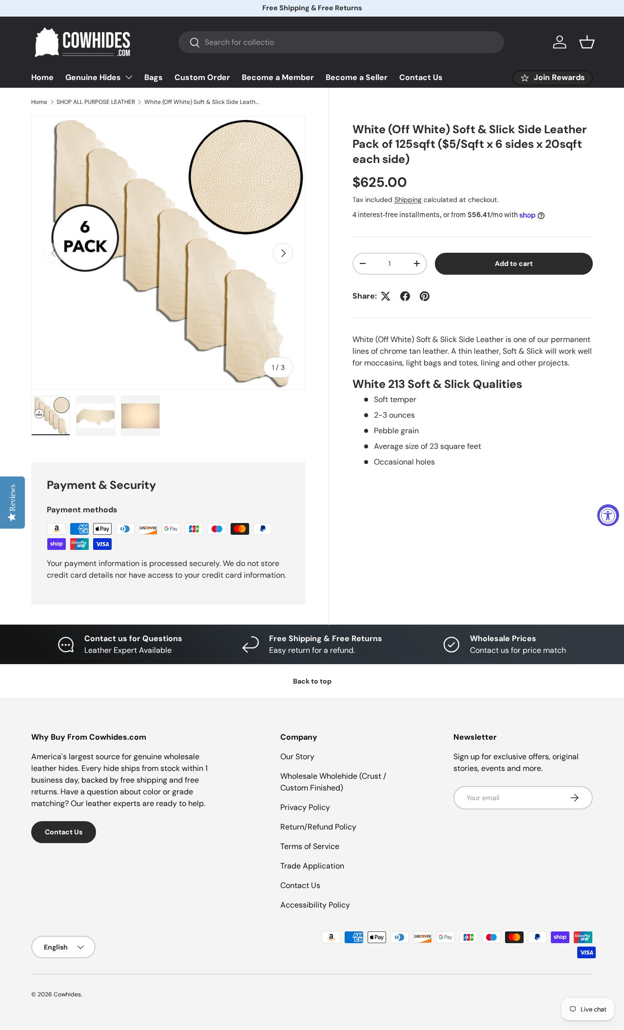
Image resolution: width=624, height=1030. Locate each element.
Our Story (297, 756)
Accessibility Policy (315, 905)
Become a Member (278, 77)
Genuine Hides (93, 77)
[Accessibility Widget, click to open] (608, 515)
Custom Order (202, 77)
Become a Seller (357, 77)
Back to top (312, 681)
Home (42, 77)
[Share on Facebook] (405, 296)
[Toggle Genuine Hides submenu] (129, 77)
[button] (587, 42)
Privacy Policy (305, 807)
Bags (153, 77)
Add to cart (514, 263)
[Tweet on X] (385, 296)
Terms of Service (309, 846)
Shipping (408, 199)
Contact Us (421, 77)
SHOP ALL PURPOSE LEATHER (96, 102)
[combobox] (341, 42)
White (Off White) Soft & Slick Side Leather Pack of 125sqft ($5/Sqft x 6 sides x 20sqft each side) (202, 102)
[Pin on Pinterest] (424, 296)
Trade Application (312, 866)
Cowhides (67, 994)
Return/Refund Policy (318, 827)
